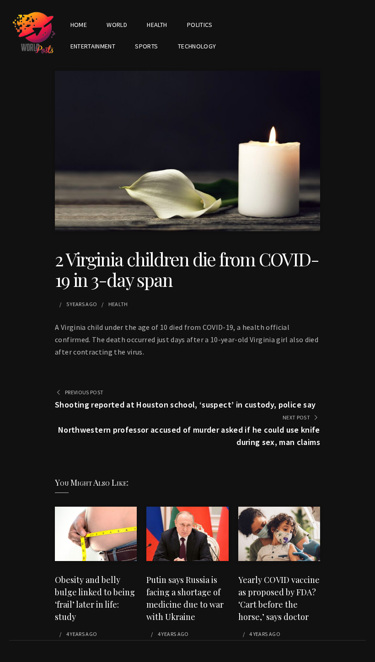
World (117, 25)
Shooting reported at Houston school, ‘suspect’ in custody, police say (185, 404)
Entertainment (93, 46)
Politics (200, 25)
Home (78, 25)
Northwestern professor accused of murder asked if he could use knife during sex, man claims (189, 435)
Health (157, 25)
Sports (146, 46)
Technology (197, 46)
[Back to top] (366, 653)
